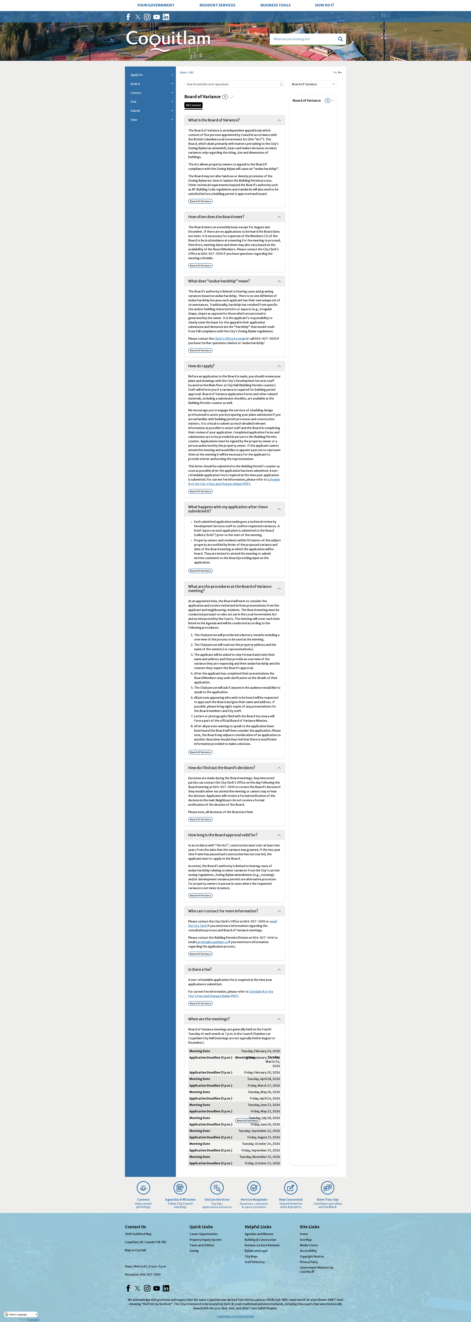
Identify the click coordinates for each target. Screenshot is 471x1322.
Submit (135, 111)
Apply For (137, 75)
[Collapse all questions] (231, 96)
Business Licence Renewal (262, 1245)
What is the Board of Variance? (214, 120)
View (134, 120)
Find (133, 102)
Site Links (309, 1227)
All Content (193, 105)
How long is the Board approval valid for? (223, 835)
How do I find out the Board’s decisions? (221, 768)
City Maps (251, 1256)
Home (183, 72)
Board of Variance (311, 101)
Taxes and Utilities (202, 1245)
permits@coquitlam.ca (212, 942)
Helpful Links (258, 1227)
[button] (340, 39)
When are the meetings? (209, 1019)
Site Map (306, 1240)
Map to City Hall (135, 1250)
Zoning (194, 1251)
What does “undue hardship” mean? (219, 281)
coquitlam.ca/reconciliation (235, 1316)
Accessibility (308, 1251)
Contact (136, 93)
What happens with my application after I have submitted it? (228, 509)
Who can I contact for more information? (223, 911)
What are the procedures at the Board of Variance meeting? (230, 588)
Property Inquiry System (206, 1240)
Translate (32, 1319)
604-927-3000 (150, 1274)
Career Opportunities (204, 1234)
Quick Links (201, 1227)
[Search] (281, 84)
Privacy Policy (309, 1262)
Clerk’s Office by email (229, 338)
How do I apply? (201, 366)
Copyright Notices (312, 1256)
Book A (135, 84)
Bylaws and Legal (256, 1251)
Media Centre (309, 1245)
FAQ (191, 72)
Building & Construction (260, 1240)
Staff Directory (255, 1262)
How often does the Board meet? (216, 217)
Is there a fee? (200, 969)
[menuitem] (156, 5)
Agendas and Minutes (259, 1234)
